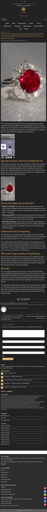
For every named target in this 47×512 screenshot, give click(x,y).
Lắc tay (38, 23)
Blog (21, 28)
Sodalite (17, 403)
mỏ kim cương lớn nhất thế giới (29, 400)
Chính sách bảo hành (6, 492)
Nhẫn (13, 23)
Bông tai (31, 23)
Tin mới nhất (4, 482)
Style (8, 32)
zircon (34, 407)
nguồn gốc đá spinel (17, 401)
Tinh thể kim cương (27, 405)
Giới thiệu (3, 487)
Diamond (30, 396)
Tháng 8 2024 (4, 428)
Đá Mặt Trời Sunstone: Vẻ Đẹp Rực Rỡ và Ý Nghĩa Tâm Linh (18, 380)
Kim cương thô (35, 398)
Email (3, 345)
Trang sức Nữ (4, 475)
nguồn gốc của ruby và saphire (7, 401)
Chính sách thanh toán (6, 489)
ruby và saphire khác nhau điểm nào (8, 403)
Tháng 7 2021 (4, 444)
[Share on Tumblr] (29, 299)
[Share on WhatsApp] (18, 299)
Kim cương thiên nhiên (12, 398)
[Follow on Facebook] (22, 1)
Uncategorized (4, 420)
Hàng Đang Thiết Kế (38, 26)
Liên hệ (26, 28)
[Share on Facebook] (20, 299)
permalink (25, 303)
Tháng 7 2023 (4, 439)
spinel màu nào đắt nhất (5, 405)
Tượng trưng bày (27, 26)
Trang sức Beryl (35, 405)
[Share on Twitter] (22, 299)
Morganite (20, 400)
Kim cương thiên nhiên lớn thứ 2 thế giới (24, 398)
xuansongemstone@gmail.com (19, 40)
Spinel (21, 403)
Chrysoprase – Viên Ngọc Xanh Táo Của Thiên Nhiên (16, 383)
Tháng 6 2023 (4, 442)
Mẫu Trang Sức (7, 26)
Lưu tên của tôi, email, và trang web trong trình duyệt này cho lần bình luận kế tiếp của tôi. (23, 356)
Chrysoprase (24, 396)
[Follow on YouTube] (25, 1)
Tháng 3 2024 (4, 435)
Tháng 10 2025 (4, 425)
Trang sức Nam (4, 472)
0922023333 (26, 16)
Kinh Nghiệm (4, 32)
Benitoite (8, 396)
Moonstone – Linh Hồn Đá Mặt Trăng (13, 376)
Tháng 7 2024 (4, 430)
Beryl (12, 396)
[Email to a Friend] (25, 299)
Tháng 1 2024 (4, 437)
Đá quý (7, 23)
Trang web (4, 350)
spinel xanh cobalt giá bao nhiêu (17, 405)
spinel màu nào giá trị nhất (34, 403)
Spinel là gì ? (26, 403)
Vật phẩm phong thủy (6, 479)
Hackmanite (35, 396)
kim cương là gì (4, 398)
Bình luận (4, 329)
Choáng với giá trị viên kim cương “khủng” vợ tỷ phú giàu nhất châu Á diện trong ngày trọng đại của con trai (12, 317)
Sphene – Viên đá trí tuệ (9, 373)
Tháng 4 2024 (4, 432)
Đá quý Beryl (3, 409)
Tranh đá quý (18, 26)
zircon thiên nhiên (40, 407)
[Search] (45, 19)
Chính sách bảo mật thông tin (8, 494)
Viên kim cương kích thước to (14, 407)
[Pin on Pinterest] (27, 299)
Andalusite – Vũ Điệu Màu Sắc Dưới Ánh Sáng (15, 387)
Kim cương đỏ (14, 400)
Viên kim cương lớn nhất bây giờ (26, 407)
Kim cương (41, 396)
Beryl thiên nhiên (17, 396)
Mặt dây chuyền (22, 23)
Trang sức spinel (4, 407)
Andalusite (3, 396)
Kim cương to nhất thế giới (6, 400)
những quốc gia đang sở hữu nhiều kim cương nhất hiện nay (33, 401)
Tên (3, 339)
